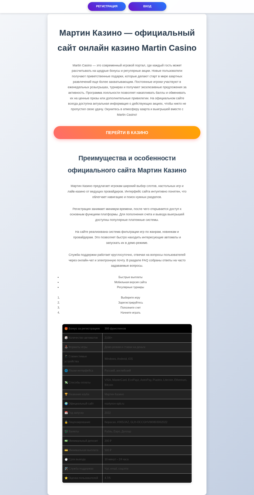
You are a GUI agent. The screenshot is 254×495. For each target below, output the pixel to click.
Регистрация (106, 6)
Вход (147, 6)
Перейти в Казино (127, 132)
